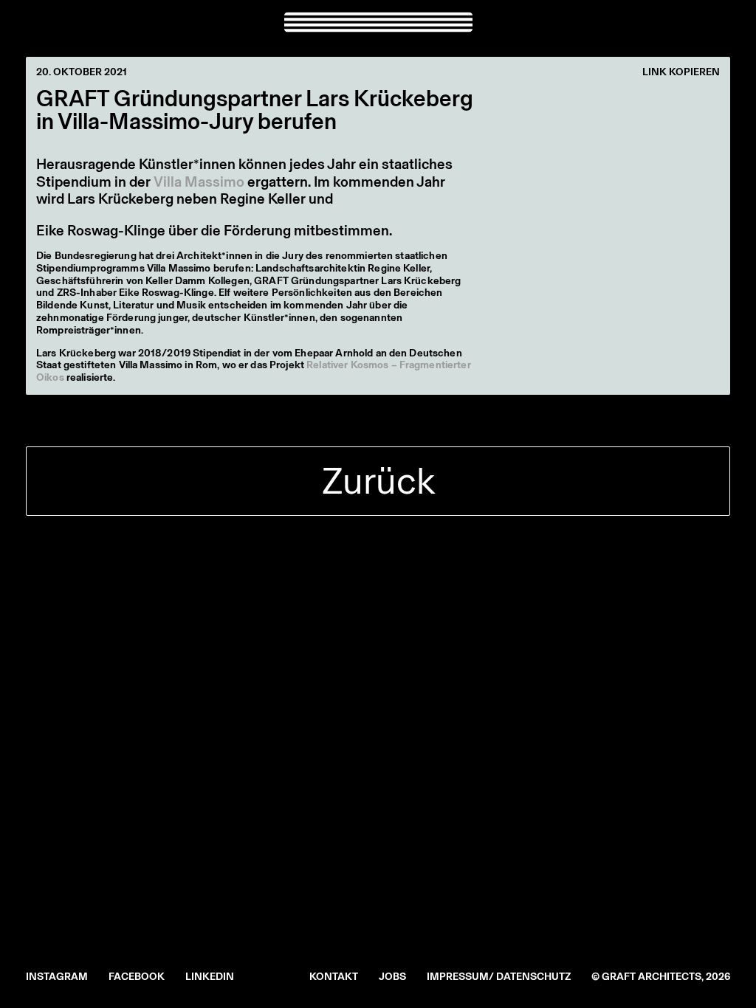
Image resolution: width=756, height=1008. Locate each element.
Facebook (137, 976)
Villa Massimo (199, 181)
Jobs (392, 976)
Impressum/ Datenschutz (499, 976)
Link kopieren (681, 72)
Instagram (57, 976)
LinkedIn (209, 976)
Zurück (378, 480)
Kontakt (333, 976)
